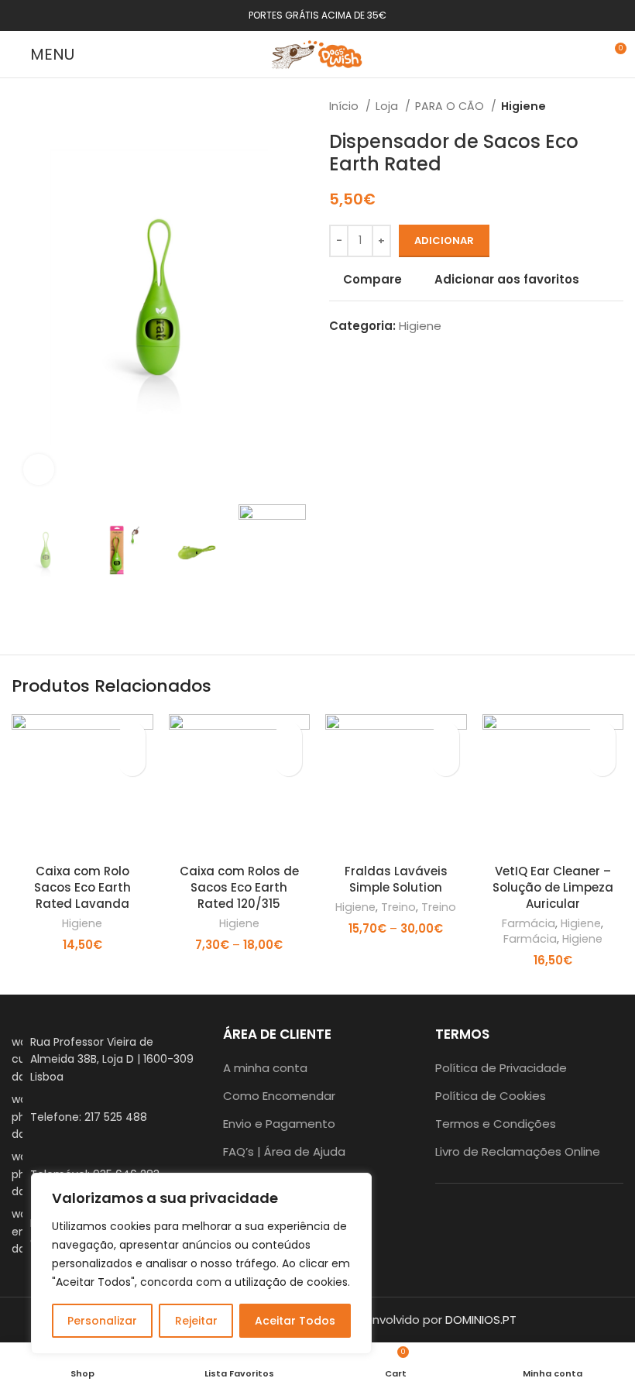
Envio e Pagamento (279, 1123)
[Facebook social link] (509, 1218)
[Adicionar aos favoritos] (132, 735)
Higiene (523, 106)
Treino (398, 907)
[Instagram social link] (529, 1218)
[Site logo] (317, 53)
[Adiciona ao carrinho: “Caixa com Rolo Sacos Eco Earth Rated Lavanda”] (132, 762)
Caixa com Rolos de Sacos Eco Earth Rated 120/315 (239, 887)
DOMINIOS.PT (481, 1319)
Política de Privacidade (501, 1068)
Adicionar (444, 240)
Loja (388, 106)
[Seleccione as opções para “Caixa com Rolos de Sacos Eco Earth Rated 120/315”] (288, 762)
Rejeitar (196, 1320)
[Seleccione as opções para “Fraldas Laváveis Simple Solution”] (445, 762)
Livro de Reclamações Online (517, 1151)
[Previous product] (584, 106)
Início (345, 106)
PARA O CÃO (451, 106)
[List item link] (106, 1117)
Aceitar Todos (295, 1320)
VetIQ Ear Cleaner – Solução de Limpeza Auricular (553, 887)
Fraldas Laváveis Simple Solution (396, 879)
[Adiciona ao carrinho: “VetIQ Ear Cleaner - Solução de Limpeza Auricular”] (602, 762)
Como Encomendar (279, 1096)
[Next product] (615, 106)
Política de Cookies (490, 1096)
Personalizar (102, 1320)
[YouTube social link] (549, 1218)
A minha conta (265, 1068)
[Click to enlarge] (38, 469)
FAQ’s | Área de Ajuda (284, 1151)
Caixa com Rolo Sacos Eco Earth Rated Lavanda (82, 887)
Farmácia (528, 923)
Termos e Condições (495, 1123)
